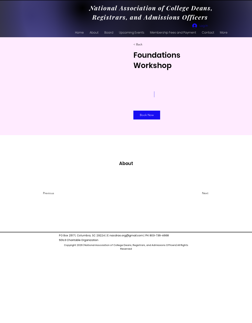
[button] (146, 115)
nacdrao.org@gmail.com (126, 235)
